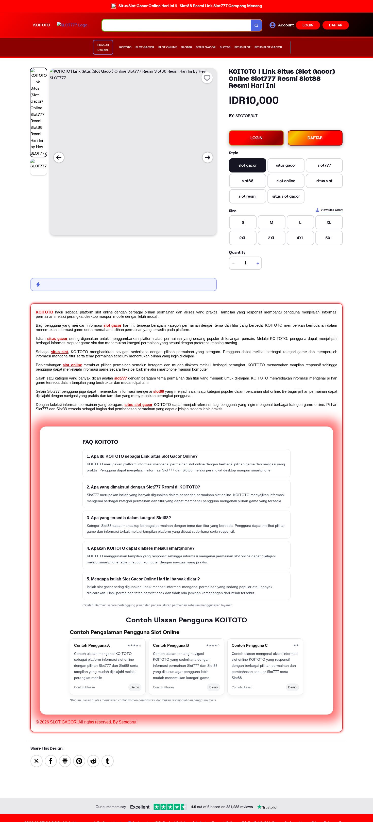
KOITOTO (44, 312)
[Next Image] (207, 157)
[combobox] (176, 25)
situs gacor (57, 338)
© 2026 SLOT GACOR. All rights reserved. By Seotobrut (86, 722)
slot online (72, 365)
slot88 (158, 391)
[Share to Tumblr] (107, 760)
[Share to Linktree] (65, 760)
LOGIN (307, 25)
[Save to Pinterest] (79, 760)
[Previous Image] (59, 157)
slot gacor (113, 325)
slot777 (120, 378)
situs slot (59, 352)
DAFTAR (335, 25)
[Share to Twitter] (36, 760)
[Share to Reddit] (93, 760)
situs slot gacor (138, 404)
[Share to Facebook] (51, 760)
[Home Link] (72, 25)
